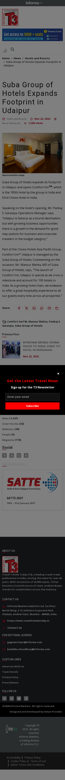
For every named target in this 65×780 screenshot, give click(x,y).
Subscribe (32, 406)
